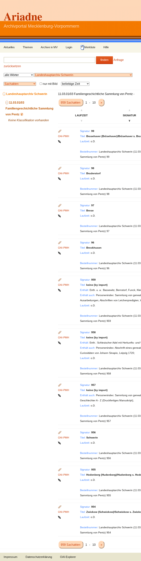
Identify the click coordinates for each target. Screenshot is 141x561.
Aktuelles (9, 47)
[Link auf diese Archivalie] (60, 141)
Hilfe (106, 47)
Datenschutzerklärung (39, 556)
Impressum (10, 556)
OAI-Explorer (68, 556)
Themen (28, 47)
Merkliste (89, 47)
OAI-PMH (63, 136)
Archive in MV (49, 47)
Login (69, 47)
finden (104, 59)
